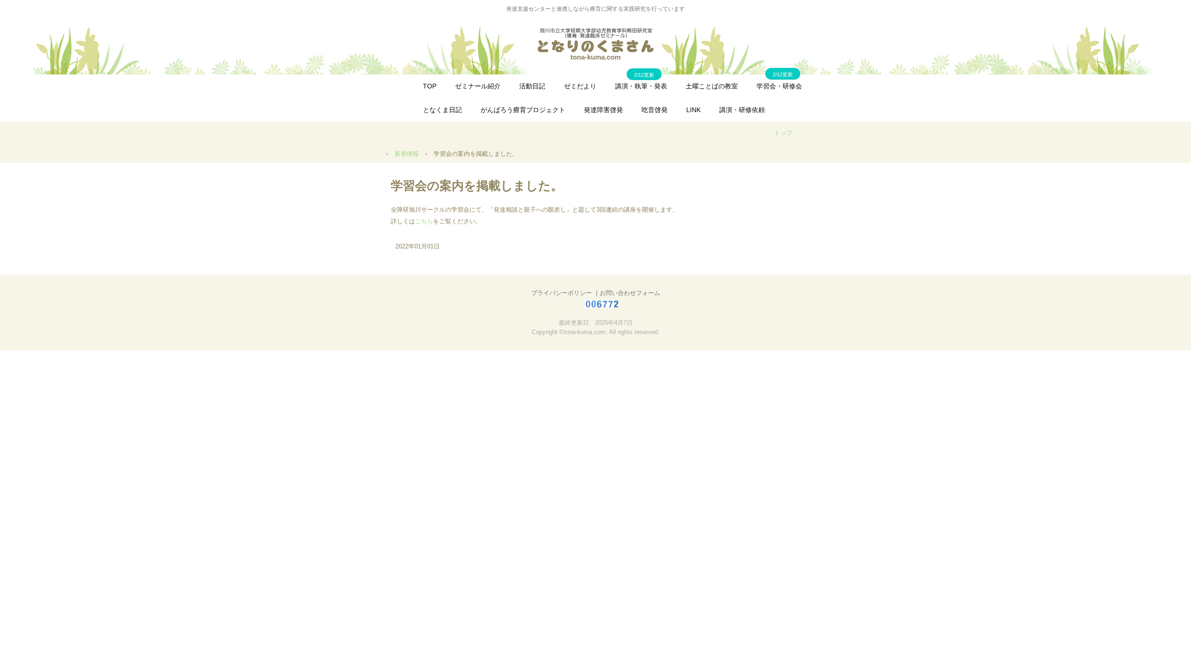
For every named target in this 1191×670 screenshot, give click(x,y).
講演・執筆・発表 (641, 86)
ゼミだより (580, 86)
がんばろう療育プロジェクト (523, 110)
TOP (429, 86)
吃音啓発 (655, 110)
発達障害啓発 (603, 110)
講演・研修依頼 (742, 110)
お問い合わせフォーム (630, 292)
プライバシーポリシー (561, 292)
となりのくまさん (595, 40)
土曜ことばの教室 (712, 86)
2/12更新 (783, 74)
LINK (693, 110)
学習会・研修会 (779, 86)
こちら (424, 221)
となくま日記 (442, 110)
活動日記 (532, 86)
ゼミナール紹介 (478, 86)
